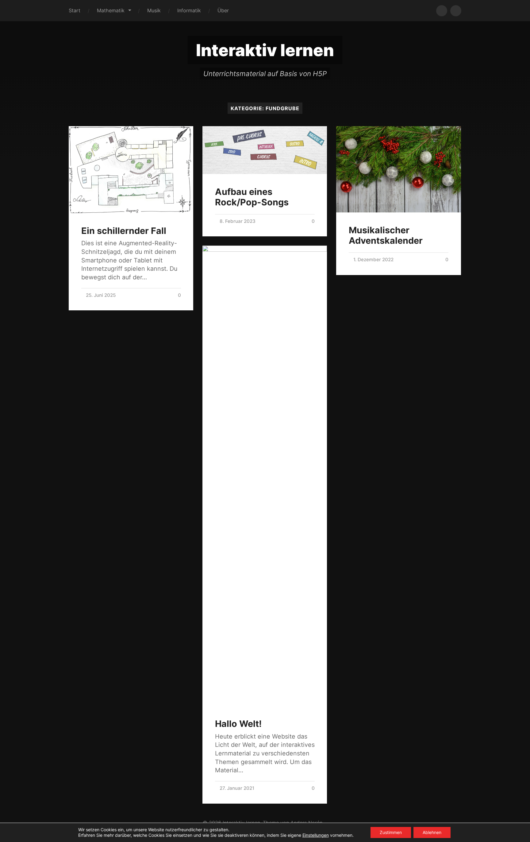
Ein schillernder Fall (123, 230)
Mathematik (111, 10)
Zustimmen (391, 832)
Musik (154, 10)
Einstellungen (315, 835)
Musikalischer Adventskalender (386, 235)
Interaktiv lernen (265, 50)
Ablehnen (432, 832)
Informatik (189, 10)
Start (74, 10)
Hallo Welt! (238, 723)
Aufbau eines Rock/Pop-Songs (252, 197)
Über (223, 10)
